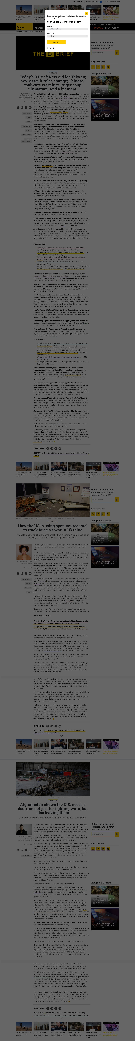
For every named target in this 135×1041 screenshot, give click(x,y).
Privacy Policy (51, 48)
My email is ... (51, 26)
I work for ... (51, 33)
